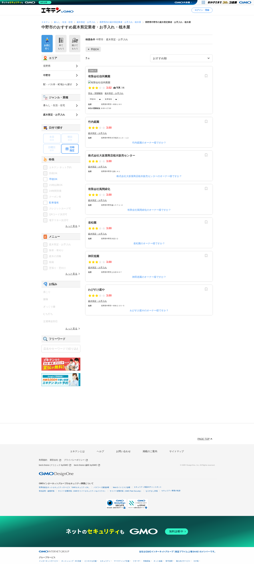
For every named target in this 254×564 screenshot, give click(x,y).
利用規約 (43, 460)
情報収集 (146, 561)
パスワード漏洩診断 (101, 487)
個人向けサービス (183, 561)
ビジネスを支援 (90, 561)
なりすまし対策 (152, 491)
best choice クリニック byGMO (53, 465)
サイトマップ (176, 451)
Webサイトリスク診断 (121, 487)
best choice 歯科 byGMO (85, 465)
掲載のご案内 (150, 451)
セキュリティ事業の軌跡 (170, 491)
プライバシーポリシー (74, 460)
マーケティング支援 (121, 561)
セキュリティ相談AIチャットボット (148, 487)
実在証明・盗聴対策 (46, 491)
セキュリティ (105, 561)
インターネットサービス (48, 561)
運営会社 (54, 460)
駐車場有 (108, 99)
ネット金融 (158, 561)
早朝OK (93, 99)
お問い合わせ (123, 451)
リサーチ (136, 561)
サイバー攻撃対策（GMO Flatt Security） (126, 491)
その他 (196, 561)
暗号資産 (169, 561)
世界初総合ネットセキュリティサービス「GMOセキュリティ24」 (64, 487)
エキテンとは (77, 451)
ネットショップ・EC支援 (71, 561)
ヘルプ (100, 451)
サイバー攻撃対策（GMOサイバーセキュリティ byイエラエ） (82, 491)
